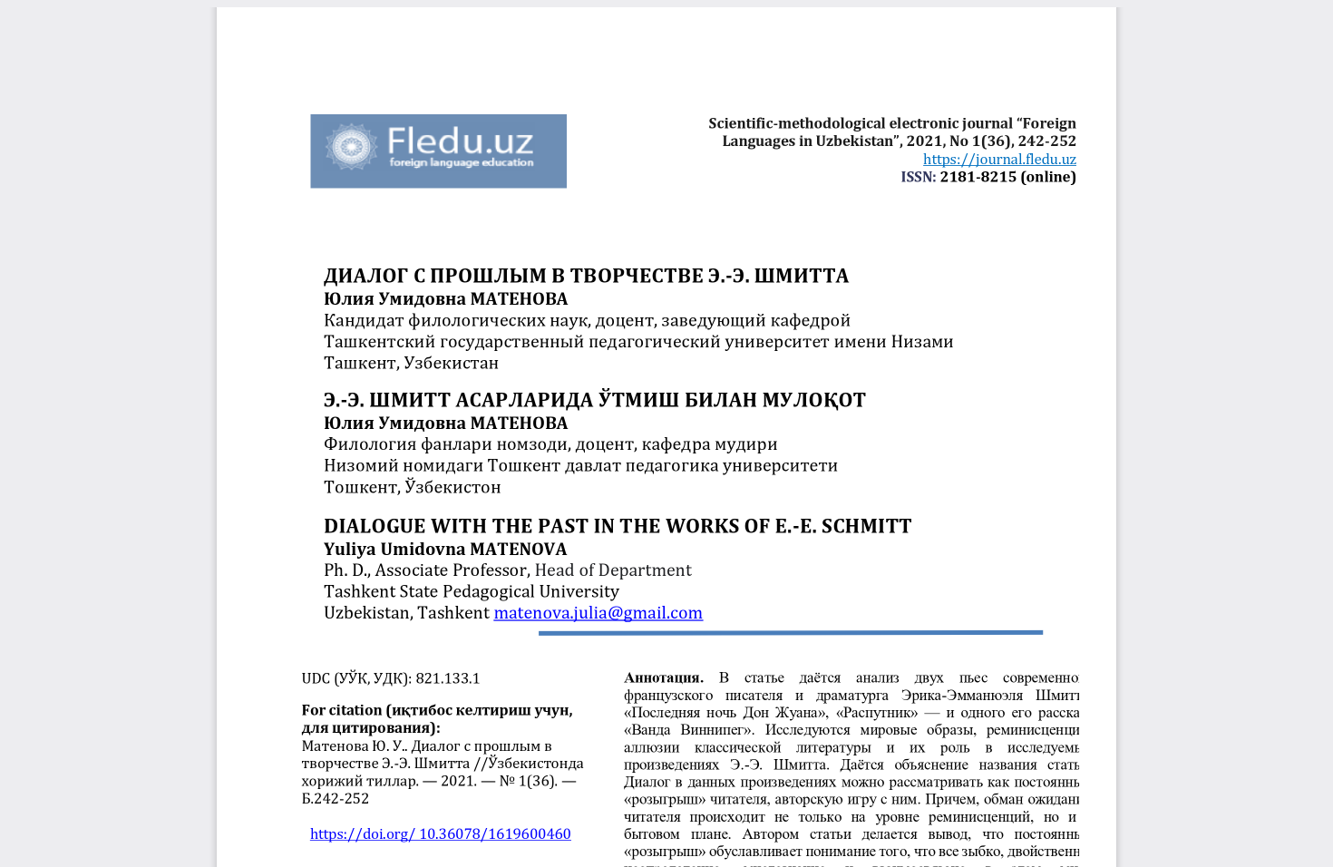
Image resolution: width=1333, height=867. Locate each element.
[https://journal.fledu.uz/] (999, 159)
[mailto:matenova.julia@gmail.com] (598, 611)
